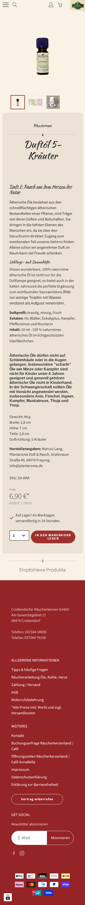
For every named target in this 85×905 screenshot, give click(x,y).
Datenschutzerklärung (29, 777)
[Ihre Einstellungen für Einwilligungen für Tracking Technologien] (8, 897)
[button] (39, 86)
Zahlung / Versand (25, 684)
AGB (14, 692)
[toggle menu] (5, 4)
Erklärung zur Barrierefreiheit (34, 784)
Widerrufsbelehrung (27, 699)
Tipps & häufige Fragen (29, 669)
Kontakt (17, 735)
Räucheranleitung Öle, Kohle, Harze (39, 677)
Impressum (20, 769)
